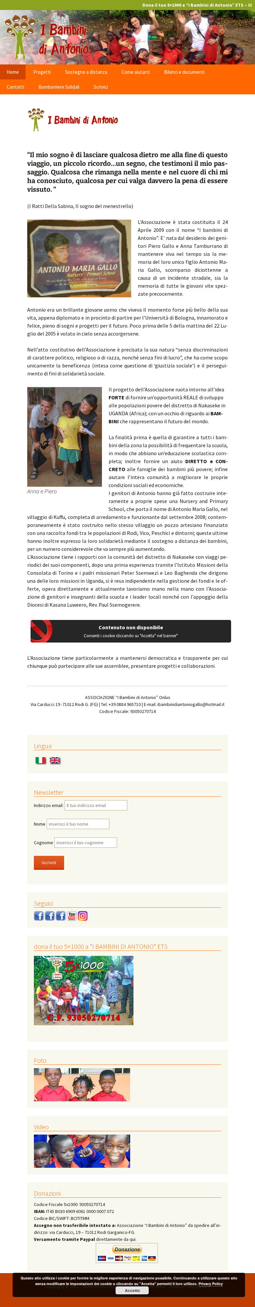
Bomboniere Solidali (59, 87)
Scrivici (101, 87)
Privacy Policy (211, 1283)
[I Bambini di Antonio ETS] (127, 36)
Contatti (15, 87)
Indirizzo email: (49, 805)
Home (13, 72)
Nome (39, 824)
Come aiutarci (136, 72)
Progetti (42, 72)
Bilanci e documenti (184, 72)
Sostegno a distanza (86, 72)
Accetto (132, 1290)
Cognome (43, 843)
